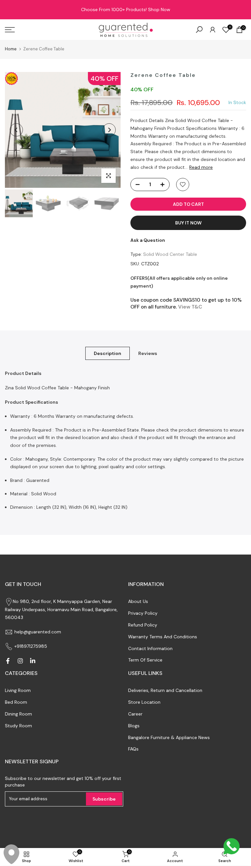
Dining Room (18, 714)
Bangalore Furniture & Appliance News (169, 737)
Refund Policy (142, 625)
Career (135, 714)
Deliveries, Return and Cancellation (165, 690)
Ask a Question (147, 240)
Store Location (144, 702)
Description (107, 353)
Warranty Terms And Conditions (162, 637)
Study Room (18, 726)
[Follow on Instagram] (20, 661)
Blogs (134, 726)
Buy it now (188, 223)
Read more (201, 167)
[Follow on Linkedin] (33, 661)
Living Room (18, 690)
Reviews (147, 353)
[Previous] (16, 129)
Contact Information (150, 648)
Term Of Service (145, 660)
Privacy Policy (143, 613)
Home (11, 49)
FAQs (133, 749)
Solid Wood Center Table (170, 254)
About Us (138, 601)
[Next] (109, 129)
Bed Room (16, 702)
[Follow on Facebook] (8, 661)
